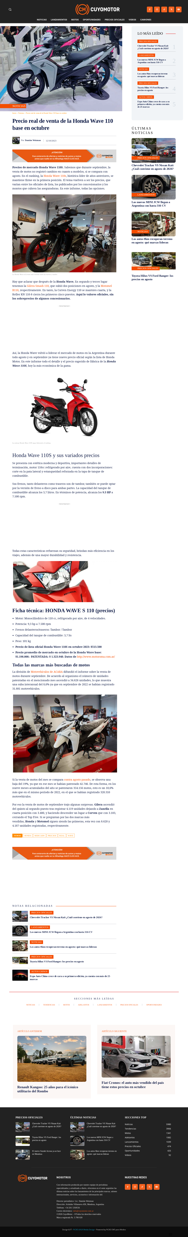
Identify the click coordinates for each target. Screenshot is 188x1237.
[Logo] (97, 9)
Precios (52, 836)
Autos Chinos (39, 971)
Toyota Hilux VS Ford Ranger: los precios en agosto (57, 961)
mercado (40, 836)
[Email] (100, 140)
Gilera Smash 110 (38, 286)
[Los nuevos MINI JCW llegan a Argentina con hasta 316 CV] (20, 931)
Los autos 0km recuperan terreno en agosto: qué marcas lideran (63, 946)
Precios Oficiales (41, 912)
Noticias (18, 106)
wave (70, 836)
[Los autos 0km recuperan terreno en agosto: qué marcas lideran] (20, 945)
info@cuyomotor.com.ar (83, 1211)
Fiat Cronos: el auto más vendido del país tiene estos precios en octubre (133, 1085)
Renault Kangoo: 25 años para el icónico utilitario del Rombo (47, 1089)
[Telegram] (106, 140)
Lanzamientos (39, 927)
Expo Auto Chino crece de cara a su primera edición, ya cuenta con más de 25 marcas (153, 104)
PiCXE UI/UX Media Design (84, 1229)
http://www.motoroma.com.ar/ (96, 656)
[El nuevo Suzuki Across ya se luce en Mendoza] (23, 1155)
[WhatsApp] (86, 140)
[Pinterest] (79, 140)
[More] (113, 140)
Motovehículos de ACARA (47, 671)
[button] (10, 9)
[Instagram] (157, 9)
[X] (171, 9)
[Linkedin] (93, 140)
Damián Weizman (33, 140)
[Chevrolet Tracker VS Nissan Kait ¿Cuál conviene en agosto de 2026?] (20, 916)
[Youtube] (179, 9)
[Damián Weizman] (16, 140)
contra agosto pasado (77, 779)
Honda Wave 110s (55, 176)
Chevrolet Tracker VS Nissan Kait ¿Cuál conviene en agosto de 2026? (66, 917)
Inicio (14, 113)
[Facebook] (150, 9)
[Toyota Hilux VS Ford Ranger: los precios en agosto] (20, 960)
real (62, 836)
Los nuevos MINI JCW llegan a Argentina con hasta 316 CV (61, 932)
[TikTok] (164, 9)
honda (27, 836)
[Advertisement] (64, 328)
